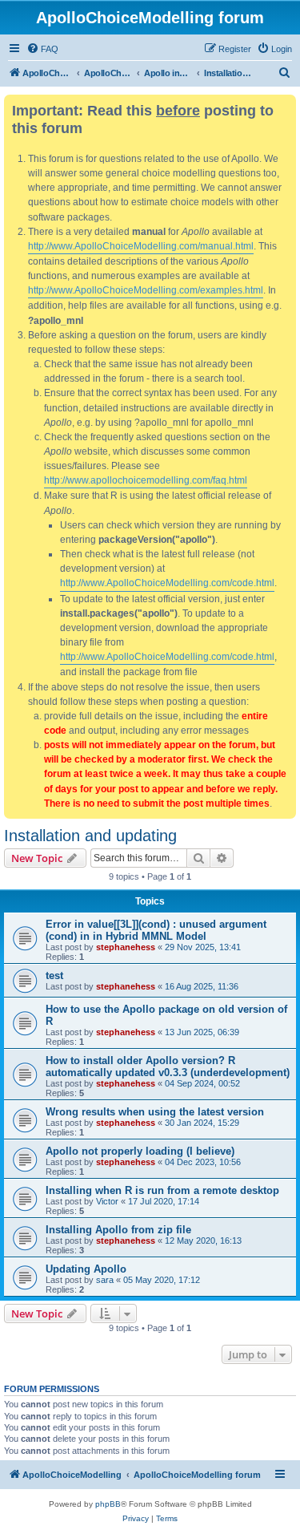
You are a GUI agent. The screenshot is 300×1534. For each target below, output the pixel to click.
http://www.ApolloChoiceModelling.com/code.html (167, 583)
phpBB (108, 1504)
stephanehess (125, 947)
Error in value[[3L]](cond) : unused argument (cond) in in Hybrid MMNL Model (156, 930)
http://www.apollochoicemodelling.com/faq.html (145, 480)
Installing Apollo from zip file (118, 1230)
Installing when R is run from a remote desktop (162, 1190)
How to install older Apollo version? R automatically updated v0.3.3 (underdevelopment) (168, 1066)
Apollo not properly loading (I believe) (140, 1151)
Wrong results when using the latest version (155, 1112)
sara (105, 1280)
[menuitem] (42, 49)
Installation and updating (90, 835)
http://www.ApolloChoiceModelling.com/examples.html (145, 290)
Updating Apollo (86, 1269)
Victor (107, 1201)
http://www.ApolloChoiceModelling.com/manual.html (141, 246)
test (54, 975)
